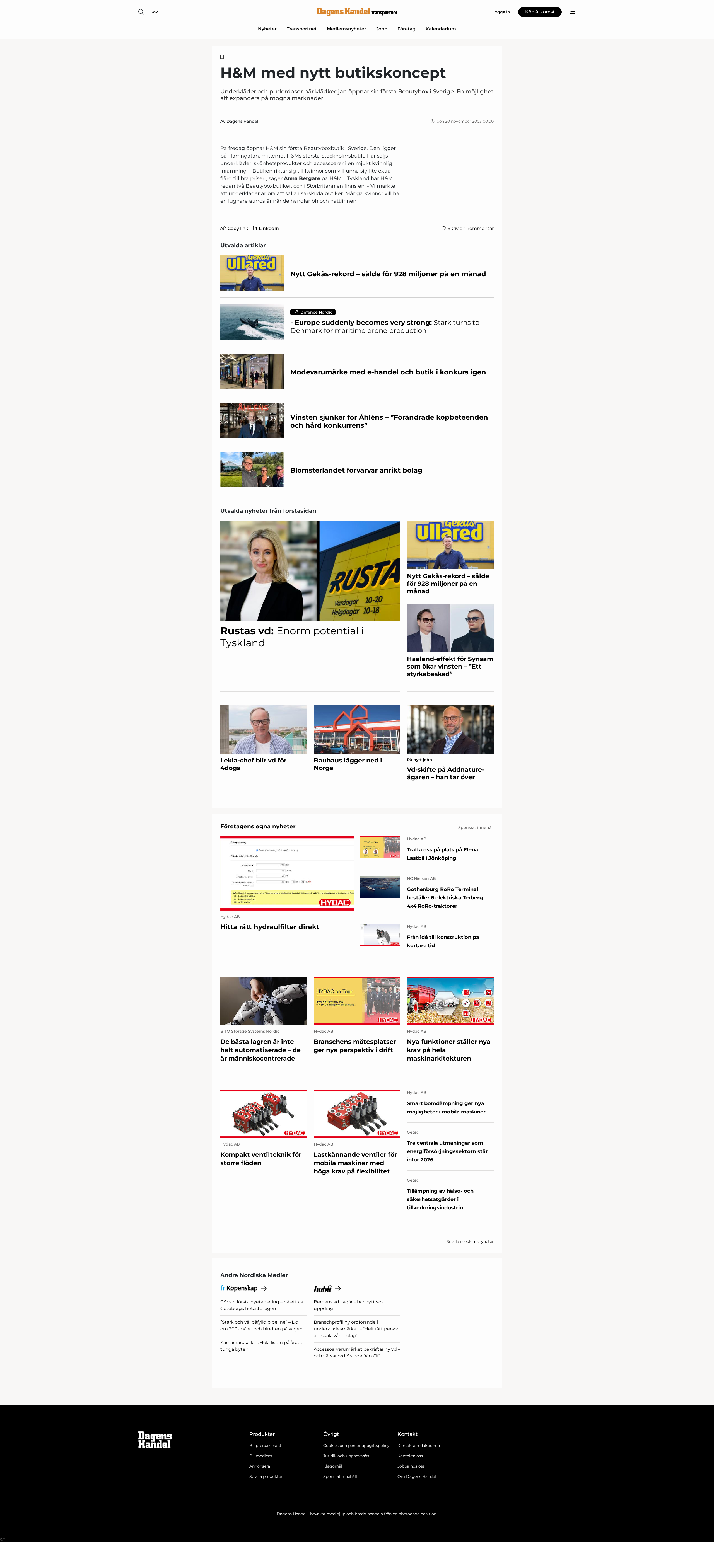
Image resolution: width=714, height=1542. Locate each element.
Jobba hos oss (411, 1466)
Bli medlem (260, 1455)
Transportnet (302, 29)
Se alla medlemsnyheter (470, 1241)
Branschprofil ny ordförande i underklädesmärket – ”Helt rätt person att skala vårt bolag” (357, 1329)
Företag (406, 29)
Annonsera (259, 1466)
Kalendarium (441, 29)
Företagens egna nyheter (258, 826)
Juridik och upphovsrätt (346, 1455)
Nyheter (267, 29)
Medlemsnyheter (346, 29)
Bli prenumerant (265, 1445)
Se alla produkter (266, 1476)
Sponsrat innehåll (340, 1476)
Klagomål (332, 1466)
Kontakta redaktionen (418, 1445)
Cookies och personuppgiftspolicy (356, 1445)
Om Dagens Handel (416, 1476)
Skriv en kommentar (471, 228)
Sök (154, 11)
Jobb (381, 29)
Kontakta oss (410, 1455)
